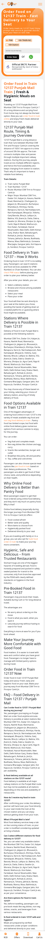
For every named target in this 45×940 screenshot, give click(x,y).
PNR (11, 40)
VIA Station (14, 45)
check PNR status (12, 272)
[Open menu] (40, 4)
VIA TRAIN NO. (25, 40)
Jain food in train (22, 466)
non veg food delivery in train (17, 420)
